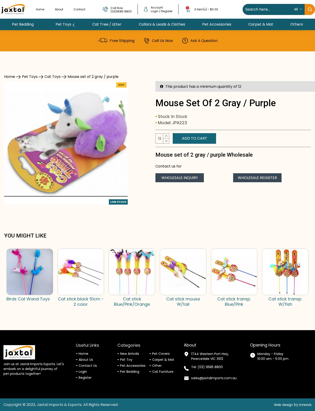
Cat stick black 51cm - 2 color (81, 301)
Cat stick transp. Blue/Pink (234, 301)
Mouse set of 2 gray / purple (93, 76)
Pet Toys (30, 76)
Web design (283, 404)
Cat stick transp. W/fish (285, 301)
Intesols (305, 404)
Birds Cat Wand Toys (28, 299)
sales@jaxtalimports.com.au (214, 378)
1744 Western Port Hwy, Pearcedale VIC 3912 (210, 356)
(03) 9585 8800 (210, 367)
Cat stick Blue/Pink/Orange (132, 301)
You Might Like (25, 235)
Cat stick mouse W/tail (183, 301)
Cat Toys (53, 76)
